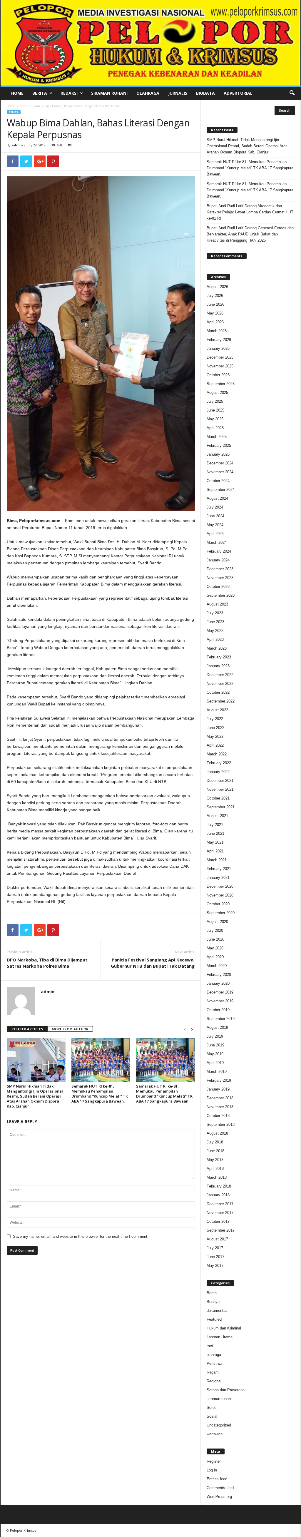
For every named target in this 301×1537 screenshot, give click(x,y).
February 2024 (219, 551)
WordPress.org (219, 1496)
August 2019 (217, 1027)
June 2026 (215, 304)
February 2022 (219, 763)
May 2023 (215, 630)
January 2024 (218, 560)
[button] (291, 93)
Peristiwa (214, 1363)
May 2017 (215, 1265)
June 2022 (215, 727)
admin (17, 145)
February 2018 (219, 1186)
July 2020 (215, 930)
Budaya (213, 1301)
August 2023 (217, 604)
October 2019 (218, 1010)
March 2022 (217, 754)
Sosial (212, 1416)
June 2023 (215, 622)
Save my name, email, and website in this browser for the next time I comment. (80, 1236)
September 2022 (221, 701)
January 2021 (218, 877)
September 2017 (221, 1230)
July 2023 (215, 613)
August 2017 (217, 1239)
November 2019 (220, 1001)
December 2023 (220, 569)
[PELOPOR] (151, 43)
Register (214, 1461)
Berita (39, 93)
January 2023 (218, 666)
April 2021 (215, 851)
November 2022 (220, 683)
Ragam (213, 1372)
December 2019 (220, 992)
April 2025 (215, 428)
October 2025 (218, 375)
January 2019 (218, 1089)
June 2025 (215, 410)
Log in (212, 1470)
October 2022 (218, 692)
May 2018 (215, 1160)
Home (17, 93)
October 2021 (218, 798)
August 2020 (217, 921)
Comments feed (220, 1488)
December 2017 (220, 1204)
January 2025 (218, 454)
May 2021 (215, 842)
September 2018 (221, 1124)
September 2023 (221, 595)
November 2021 (220, 789)
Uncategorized (219, 1425)
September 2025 (221, 384)
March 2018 (217, 1177)
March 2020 (217, 966)
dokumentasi (217, 1310)
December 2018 (220, 1098)
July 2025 (215, 401)
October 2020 (218, 904)
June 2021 (215, 833)
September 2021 (221, 807)
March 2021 (217, 860)
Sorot (211, 1407)
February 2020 (219, 974)
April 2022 (215, 745)
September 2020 (221, 913)
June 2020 (215, 939)
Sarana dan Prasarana (226, 1390)
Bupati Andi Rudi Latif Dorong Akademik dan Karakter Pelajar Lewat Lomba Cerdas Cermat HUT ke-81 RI (250, 212)
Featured (214, 1319)
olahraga (214, 1354)
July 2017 (215, 1248)
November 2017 (220, 1212)
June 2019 (215, 1045)
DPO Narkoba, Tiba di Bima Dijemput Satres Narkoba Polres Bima (47, 963)
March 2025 (217, 436)
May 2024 (215, 525)
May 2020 (215, 948)
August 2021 (217, 816)
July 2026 (215, 295)
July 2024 (215, 507)
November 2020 (220, 895)
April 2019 (215, 1063)
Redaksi (69, 93)
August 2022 (217, 710)
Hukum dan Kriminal (224, 1328)
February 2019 (219, 1080)
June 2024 (215, 516)
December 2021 (220, 780)
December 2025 (220, 357)
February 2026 (219, 339)
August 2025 (217, 392)
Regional (214, 1381)
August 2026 (217, 287)
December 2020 (220, 886)
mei (210, 1346)
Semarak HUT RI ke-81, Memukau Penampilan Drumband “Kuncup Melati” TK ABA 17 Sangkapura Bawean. (99, 1093)
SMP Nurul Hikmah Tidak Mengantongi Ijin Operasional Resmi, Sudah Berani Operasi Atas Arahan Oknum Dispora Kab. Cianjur (35, 1096)
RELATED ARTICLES (27, 1029)
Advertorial (238, 93)
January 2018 (218, 1195)
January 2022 (218, 772)
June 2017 (215, 1257)
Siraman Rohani (109, 93)
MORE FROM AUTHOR (70, 1029)
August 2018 (217, 1133)
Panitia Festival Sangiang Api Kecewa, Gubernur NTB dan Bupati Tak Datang (153, 963)
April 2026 (215, 322)
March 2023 (217, 648)
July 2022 (215, 719)
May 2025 (215, 419)
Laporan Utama (220, 1337)
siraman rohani (219, 1398)
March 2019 (217, 1071)
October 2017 (218, 1221)
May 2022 (215, 736)
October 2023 (218, 586)
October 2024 (218, 481)
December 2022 (220, 675)
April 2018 (215, 1168)
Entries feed (217, 1479)
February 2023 (219, 657)
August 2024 (217, 498)
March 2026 (217, 331)
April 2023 (215, 639)
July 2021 (215, 824)
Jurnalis (177, 93)
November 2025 (220, 366)
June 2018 (215, 1151)
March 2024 (217, 542)
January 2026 (218, 348)
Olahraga (147, 93)
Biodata (205, 93)
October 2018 (218, 1115)
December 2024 (220, 463)
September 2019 (221, 1018)
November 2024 (220, 472)
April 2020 (215, 957)
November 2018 (220, 1107)
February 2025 (219, 445)
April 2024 (215, 533)
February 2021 (219, 869)
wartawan (215, 1434)
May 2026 (215, 313)
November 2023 (220, 578)
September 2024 (221, 489)
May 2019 (215, 1054)
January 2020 (218, 983)
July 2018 (215, 1142)
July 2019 (215, 1036)
